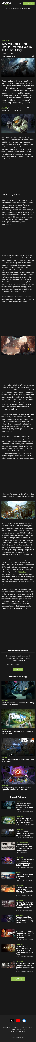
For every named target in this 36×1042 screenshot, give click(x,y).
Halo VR (4, 108)
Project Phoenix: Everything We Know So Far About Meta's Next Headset (24, 847)
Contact (16, 1027)
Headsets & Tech (22, 842)
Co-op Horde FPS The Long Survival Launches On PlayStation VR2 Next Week (25, 934)
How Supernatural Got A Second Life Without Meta (25, 876)
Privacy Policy (27, 1027)
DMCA (25, 1029)
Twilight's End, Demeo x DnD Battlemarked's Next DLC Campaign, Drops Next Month (24, 905)
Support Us (28, 3)
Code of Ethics (15, 1029)
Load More (18, 979)
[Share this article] (33, 55)
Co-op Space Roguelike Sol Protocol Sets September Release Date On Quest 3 (16, 789)
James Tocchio (21, 825)
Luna (17, 852)
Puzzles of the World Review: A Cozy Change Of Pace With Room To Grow (24, 890)
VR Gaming (6, 41)
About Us (6, 1027)
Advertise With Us (18, 1031)
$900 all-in (22, 572)
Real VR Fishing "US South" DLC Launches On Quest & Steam (24, 820)
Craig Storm (20, 880)
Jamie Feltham (7, 53)
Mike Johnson (21, 812)
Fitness (18, 872)
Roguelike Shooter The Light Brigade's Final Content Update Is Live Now (25, 966)
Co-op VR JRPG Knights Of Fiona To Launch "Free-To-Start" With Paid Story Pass (24, 950)
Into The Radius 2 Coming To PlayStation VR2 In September (25, 833)
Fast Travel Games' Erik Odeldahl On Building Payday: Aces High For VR (17, 704)
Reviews (9, 8)
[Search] (20, 3)
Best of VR (17, 8)
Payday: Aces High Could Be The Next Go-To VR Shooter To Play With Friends (25, 920)
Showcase (26, 8)
